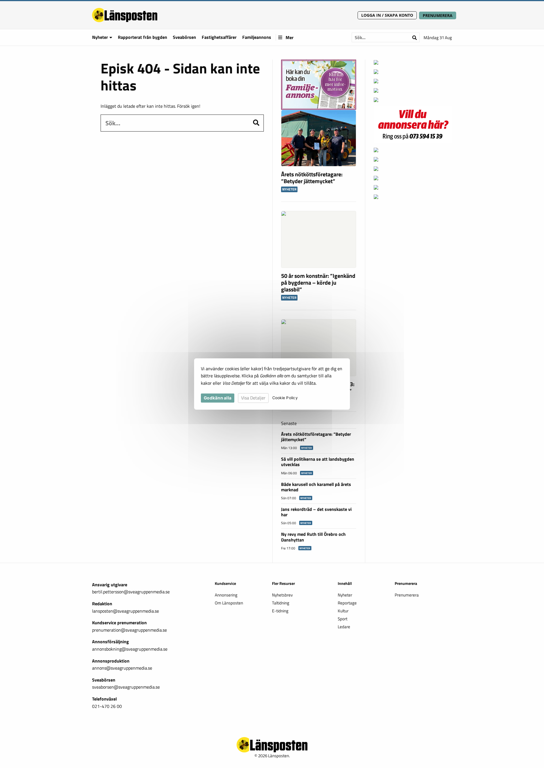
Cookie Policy (285, 398)
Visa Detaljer (253, 397)
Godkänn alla (217, 398)
